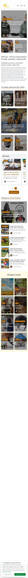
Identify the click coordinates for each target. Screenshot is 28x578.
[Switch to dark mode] (24, 5)
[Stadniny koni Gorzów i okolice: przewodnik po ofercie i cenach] (14, 120)
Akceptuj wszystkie (20, 574)
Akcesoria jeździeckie (7, 19)
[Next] (16, 188)
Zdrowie (4, 42)
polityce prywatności (6, 571)
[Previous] (12, 188)
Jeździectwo (4, 339)
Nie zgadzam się (8, 574)
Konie (17, 42)
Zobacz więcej (14, 192)
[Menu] (17, 5)
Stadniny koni (5, 96)
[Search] (21, 5)
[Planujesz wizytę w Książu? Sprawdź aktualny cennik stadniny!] (14, 212)
